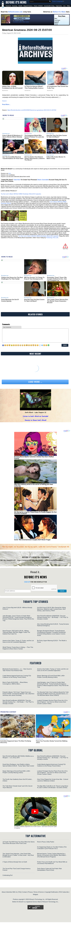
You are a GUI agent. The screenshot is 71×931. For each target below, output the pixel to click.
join (10, 173)
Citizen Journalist (42, 179)
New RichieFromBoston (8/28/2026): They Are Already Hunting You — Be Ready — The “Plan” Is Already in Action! (52, 617)
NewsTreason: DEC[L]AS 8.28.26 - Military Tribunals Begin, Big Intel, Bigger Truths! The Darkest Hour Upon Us (16, 632)
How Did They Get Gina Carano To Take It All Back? (57, 136)
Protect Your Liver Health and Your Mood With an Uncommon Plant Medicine (52, 862)
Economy (14, 6)
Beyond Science (28, 6)
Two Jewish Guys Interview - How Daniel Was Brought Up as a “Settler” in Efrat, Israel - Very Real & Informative (18, 855)
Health (20, 6)
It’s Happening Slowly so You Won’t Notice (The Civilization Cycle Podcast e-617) (52, 847)
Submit (62, 591)
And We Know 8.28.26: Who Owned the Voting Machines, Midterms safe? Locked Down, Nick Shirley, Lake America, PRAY (51, 609)
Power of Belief (38, 6)
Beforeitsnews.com (15, 12)
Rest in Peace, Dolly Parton (45, 842)
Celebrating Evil (7, 875)
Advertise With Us (11, 892)
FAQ (19, 892)
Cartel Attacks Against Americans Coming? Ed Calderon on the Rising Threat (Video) (17, 676)
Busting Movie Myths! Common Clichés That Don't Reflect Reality (34, 457)
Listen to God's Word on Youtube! (35, 416)
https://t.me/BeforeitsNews (54, 560)
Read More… (6, 104)
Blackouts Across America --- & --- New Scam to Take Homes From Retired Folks (17, 669)
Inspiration (59, 6)
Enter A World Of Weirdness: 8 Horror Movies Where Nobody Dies (12, 137)
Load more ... (35, 381)
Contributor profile (17, 22)
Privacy (30, 892)
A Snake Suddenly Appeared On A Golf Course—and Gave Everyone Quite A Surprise (35, 827)
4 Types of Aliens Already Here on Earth (15, 862)
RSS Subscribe (64, 892)
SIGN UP (27, 582)
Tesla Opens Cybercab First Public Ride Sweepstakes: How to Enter (49, 869)
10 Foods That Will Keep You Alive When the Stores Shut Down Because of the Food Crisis (19, 842)
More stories (26, 22)
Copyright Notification (51, 892)
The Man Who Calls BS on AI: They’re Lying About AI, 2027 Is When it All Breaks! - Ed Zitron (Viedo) (52, 786)
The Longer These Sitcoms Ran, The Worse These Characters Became (57, 301)
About (3, 892)
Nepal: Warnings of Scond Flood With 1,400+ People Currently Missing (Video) (51, 676)
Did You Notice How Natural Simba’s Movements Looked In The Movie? (35, 158)
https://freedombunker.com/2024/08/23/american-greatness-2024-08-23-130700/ (31, 110)
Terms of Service (39, 892)
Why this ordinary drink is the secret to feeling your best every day (33, 485)
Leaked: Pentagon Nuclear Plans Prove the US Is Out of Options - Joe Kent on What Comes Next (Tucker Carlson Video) (52, 702)
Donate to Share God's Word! (35, 420)
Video (68, 6)
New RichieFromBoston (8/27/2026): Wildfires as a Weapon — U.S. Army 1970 (18, 756)
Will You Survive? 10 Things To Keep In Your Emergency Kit (34, 278)
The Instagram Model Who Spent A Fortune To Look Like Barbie (34, 137)
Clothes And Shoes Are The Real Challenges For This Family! (12, 278)
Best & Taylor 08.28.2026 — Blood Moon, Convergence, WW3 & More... (15, 683)
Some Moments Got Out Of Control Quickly (10, 300)
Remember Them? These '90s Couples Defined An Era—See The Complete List (57, 279)
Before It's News (16, 2)
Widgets (35, 894)
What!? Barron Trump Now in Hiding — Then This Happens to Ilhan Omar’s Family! (18, 648)
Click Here (17, 179)
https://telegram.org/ (24, 560)
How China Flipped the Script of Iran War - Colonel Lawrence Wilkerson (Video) (52, 780)
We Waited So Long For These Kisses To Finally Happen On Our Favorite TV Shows (35, 513)
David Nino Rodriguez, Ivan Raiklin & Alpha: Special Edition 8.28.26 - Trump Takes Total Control (18, 765)
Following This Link (52, 237)
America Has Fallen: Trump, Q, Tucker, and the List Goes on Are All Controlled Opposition (18, 641)
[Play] (35, 400)
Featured (8, 6)
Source (4, 101)
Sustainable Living (49, 6)
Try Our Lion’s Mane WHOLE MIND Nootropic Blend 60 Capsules (21, 194)
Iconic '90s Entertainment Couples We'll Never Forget (32, 540)
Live (64, 6)
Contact (24, 892)
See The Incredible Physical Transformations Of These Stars (13, 157)
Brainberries (6, 133)
